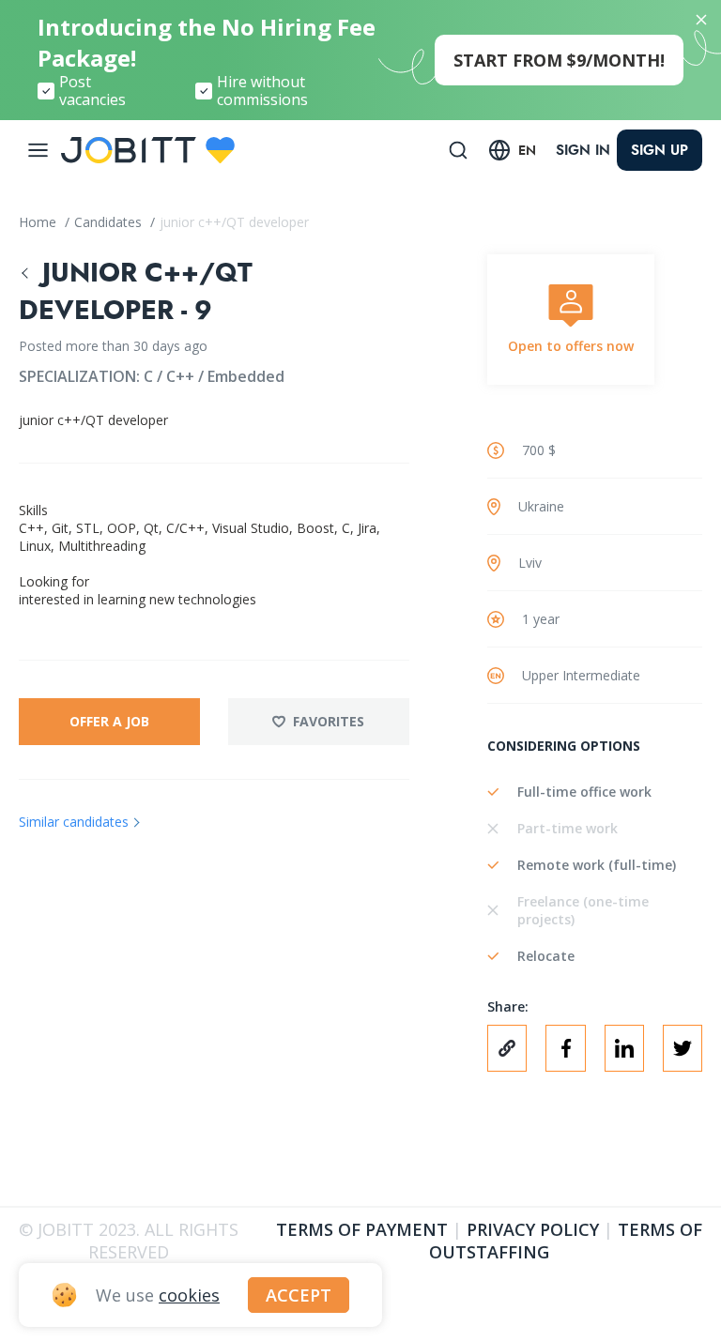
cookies (189, 1295)
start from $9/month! (559, 60)
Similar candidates (74, 822)
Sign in (583, 150)
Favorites (328, 721)
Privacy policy (533, 1229)
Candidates (110, 222)
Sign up (659, 150)
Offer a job (109, 721)
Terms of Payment (362, 1229)
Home (39, 222)
